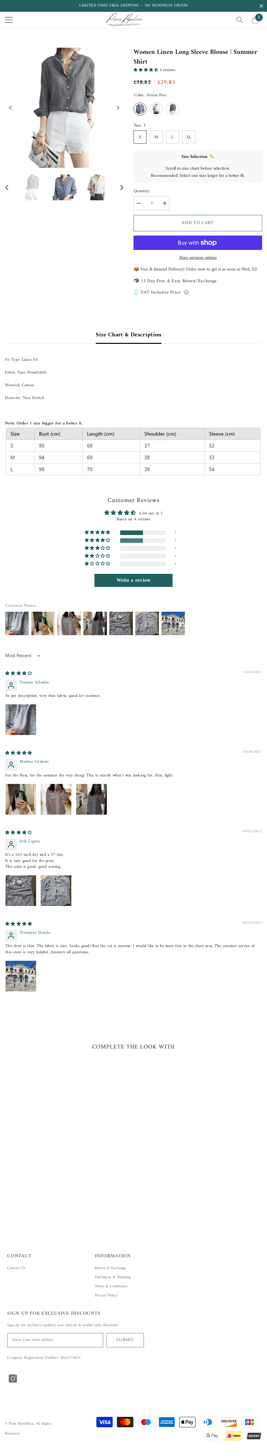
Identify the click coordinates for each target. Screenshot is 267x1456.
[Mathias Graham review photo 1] (20, 799)
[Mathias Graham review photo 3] (91, 799)
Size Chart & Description (129, 335)
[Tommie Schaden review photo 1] (20, 719)
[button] (10, 108)
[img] (18, 673)
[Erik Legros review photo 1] (20, 890)
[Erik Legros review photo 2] (56, 890)
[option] (64, 108)
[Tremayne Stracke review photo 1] (20, 976)
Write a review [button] (134, 580)
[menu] (9, 20)
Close (261, 6)
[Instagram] (13, 1378)
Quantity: (142, 191)
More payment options (198, 257)
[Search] (240, 20)
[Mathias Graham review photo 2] (56, 799)
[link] (46, 1179)
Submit (125, 1340)
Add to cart (198, 223)
